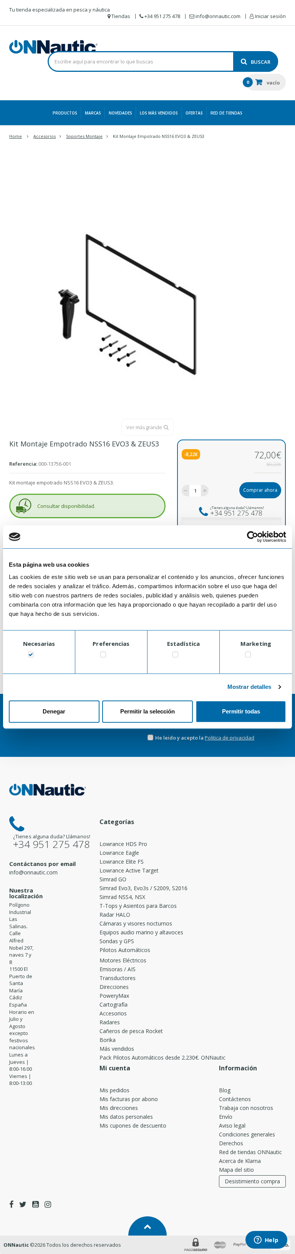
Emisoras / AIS (117, 969)
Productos (65, 113)
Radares (109, 1022)
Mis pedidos (114, 1090)
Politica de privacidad (229, 737)
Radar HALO (114, 914)
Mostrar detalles (249, 686)
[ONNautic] (53, 47)
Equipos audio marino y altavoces (141, 932)
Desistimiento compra (252, 1181)
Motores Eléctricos (122, 960)
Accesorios (113, 1013)
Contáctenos (235, 1099)
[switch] (103, 656)
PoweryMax (114, 995)
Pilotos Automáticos (124, 950)
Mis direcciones (118, 1107)
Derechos (231, 1143)
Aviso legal (232, 1125)
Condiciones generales (247, 1134)
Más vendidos (116, 1048)
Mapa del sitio (236, 1169)
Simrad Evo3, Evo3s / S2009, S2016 (143, 888)
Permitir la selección (147, 711)
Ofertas (194, 113)
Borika (107, 1039)
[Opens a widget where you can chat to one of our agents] (266, 1240)
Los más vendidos (159, 113)
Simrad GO (112, 879)
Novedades (120, 113)
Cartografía (113, 1004)
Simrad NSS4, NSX (122, 897)
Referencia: (23, 463)
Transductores (117, 978)
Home (15, 136)
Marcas (93, 113)
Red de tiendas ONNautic (250, 1152)
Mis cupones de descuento (132, 1125)
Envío (225, 1116)
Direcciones (114, 986)
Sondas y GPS (116, 941)
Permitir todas (241, 711)
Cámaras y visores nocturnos (135, 923)
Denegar (54, 711)
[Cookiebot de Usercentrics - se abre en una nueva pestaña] (252, 536)
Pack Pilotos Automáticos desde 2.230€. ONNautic (162, 1057)
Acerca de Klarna (240, 1160)
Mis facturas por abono (128, 1099)
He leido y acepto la (180, 737)
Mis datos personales (126, 1116)
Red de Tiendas (226, 113)
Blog (224, 1090)
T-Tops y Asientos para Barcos (138, 905)
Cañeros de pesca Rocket (131, 1031)
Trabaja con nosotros (246, 1107)
